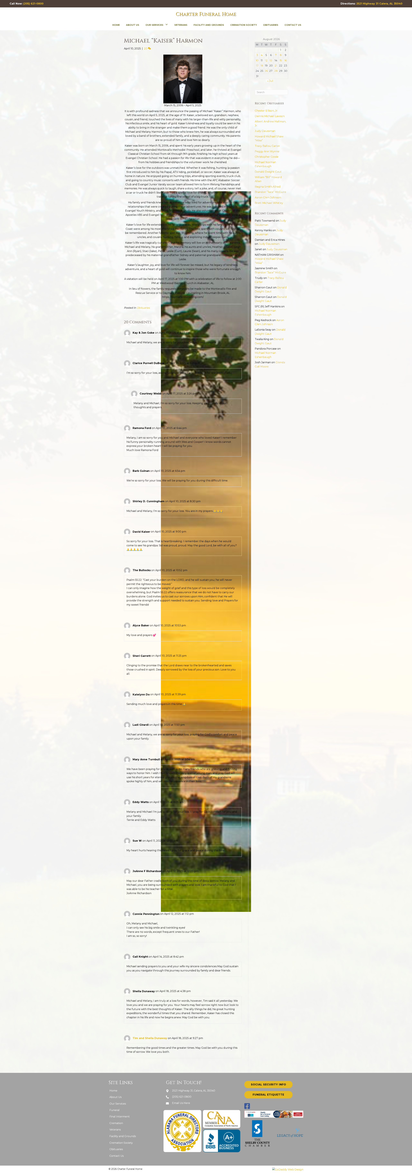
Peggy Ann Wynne (267, 151)
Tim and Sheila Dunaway (150, 1038)
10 (257, 60)
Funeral (114, 1110)
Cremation (116, 1123)
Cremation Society (121, 1142)
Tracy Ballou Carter (267, 145)
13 (271, 60)
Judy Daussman (265, 131)
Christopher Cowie (266, 156)
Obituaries (143, 307)
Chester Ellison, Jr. (266, 110)
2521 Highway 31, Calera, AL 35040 (193, 1090)
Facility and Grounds (122, 1136)
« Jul (270, 80)
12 (266, 60)
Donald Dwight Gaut (268, 171)
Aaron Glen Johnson (268, 197)
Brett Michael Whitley (269, 202)
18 (261, 65)
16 (285, 60)
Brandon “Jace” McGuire (270, 192)
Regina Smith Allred (268, 186)
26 (266, 70)
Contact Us (116, 1155)
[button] (268, 1084)
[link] (116, 24)
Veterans (115, 1129)
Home (113, 1090)
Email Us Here (181, 1103)
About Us (115, 1097)
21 (276, 65)
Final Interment (119, 1116)
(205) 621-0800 (33, 3)
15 (281, 60)
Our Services (117, 1103)
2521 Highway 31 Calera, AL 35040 (379, 3)
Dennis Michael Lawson (270, 116)
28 (276, 70)
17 (257, 65)
